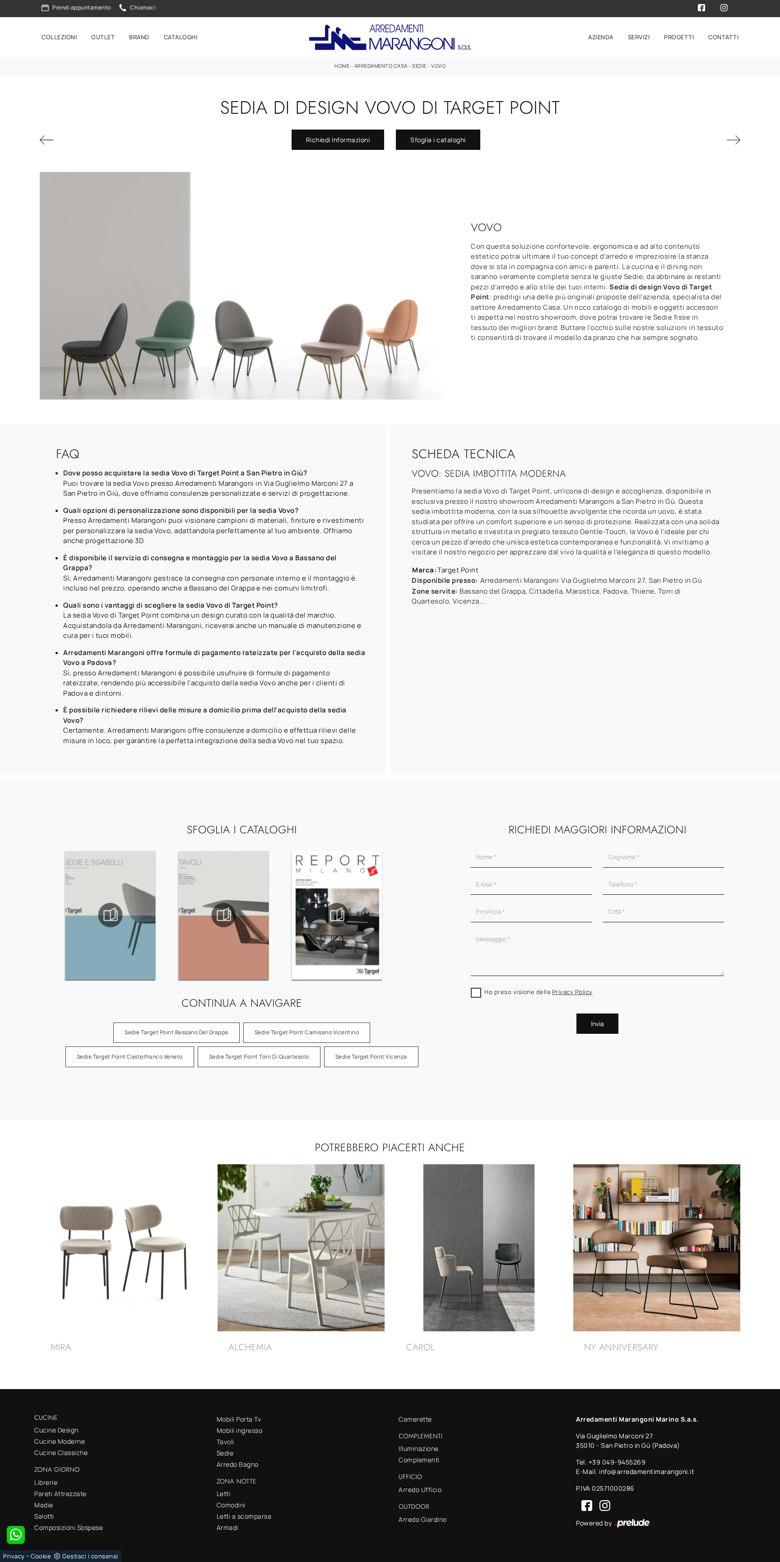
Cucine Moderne (59, 1441)
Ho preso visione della (538, 992)
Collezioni (59, 37)
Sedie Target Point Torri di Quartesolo (259, 1056)
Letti (224, 1493)
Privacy (14, 1556)
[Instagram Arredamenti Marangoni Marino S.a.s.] (602, 1505)
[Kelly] (686, 140)
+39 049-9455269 (617, 1462)
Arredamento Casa (381, 65)
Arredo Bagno (238, 1464)
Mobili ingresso (240, 1430)
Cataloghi (181, 37)
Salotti (44, 1516)
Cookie (41, 1556)
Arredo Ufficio (420, 1489)
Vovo (438, 65)
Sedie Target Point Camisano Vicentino (307, 1032)
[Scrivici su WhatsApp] (16, 1535)
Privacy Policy (572, 992)
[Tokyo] (94, 140)
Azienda (600, 37)
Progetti (679, 37)
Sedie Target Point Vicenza (371, 1056)
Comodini (231, 1505)
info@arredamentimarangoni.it (646, 1471)
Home (341, 65)
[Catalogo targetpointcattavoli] (288, 915)
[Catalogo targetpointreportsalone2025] (401, 915)
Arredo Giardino (423, 1519)
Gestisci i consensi (90, 1556)
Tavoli (225, 1441)
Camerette (415, 1419)
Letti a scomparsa (244, 1516)
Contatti (723, 37)
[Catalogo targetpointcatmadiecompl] (62, 915)
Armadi (227, 1527)
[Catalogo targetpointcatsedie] (175, 915)
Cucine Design (56, 1430)
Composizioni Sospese (68, 1527)
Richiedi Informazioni (338, 139)
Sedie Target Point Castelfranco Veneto (130, 1056)
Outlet (103, 37)
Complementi (419, 1459)
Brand (139, 37)
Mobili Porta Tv (239, 1419)
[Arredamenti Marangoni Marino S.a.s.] (390, 37)
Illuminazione (419, 1448)
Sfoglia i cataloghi (438, 139)
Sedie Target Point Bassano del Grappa (176, 1032)
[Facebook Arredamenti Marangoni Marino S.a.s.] (585, 1505)
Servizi (639, 37)
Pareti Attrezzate (60, 1493)
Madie (43, 1505)
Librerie (45, 1482)
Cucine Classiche (61, 1452)
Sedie (419, 65)
